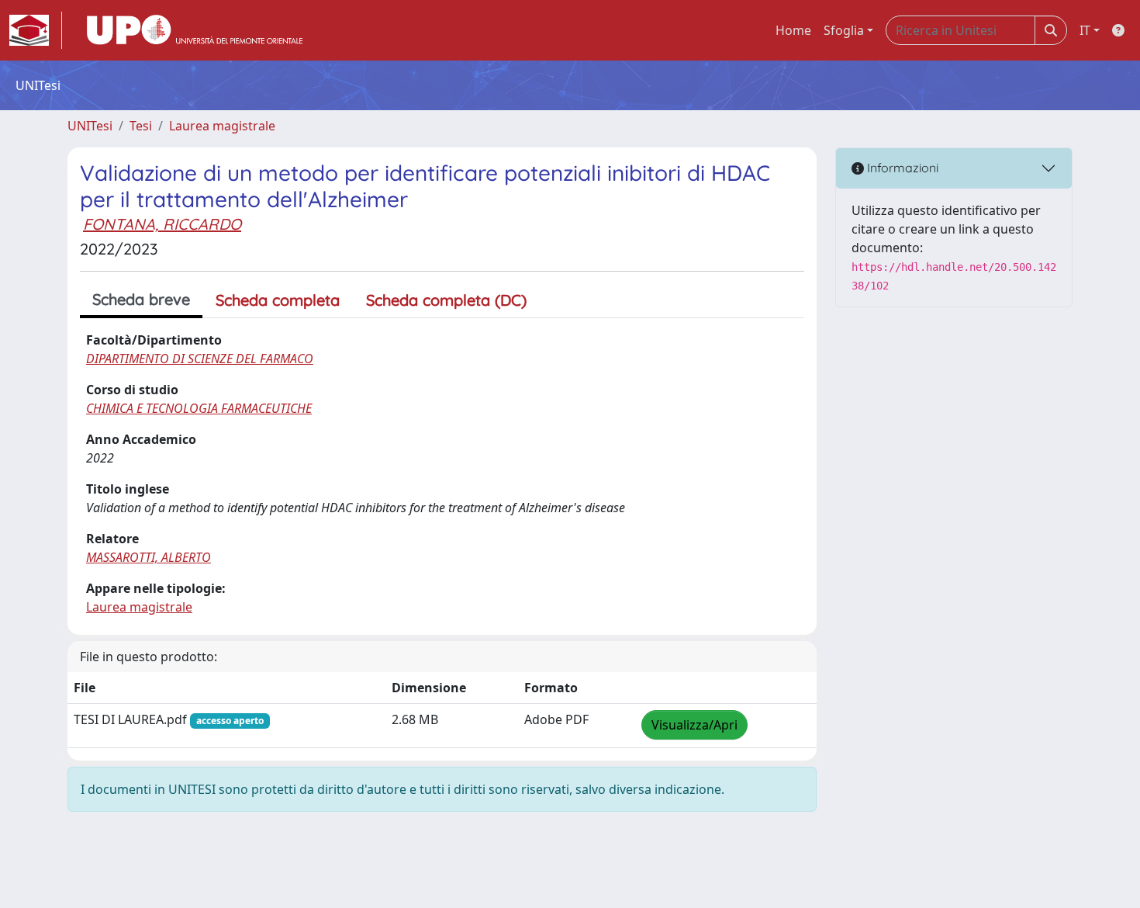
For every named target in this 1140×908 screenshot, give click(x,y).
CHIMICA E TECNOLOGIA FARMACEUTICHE (199, 408)
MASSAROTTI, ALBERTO (148, 557)
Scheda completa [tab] (278, 300)
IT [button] (1085, 30)
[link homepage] (35, 30)
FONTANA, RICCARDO (162, 224)
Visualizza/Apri (694, 724)
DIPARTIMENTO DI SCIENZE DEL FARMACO (199, 358)
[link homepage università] (194, 30)
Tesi (141, 125)
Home (793, 30)
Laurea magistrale (222, 125)
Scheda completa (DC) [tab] (446, 300)
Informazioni (901, 167)
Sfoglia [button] (844, 30)
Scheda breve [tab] (141, 299)
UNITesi (89, 125)
